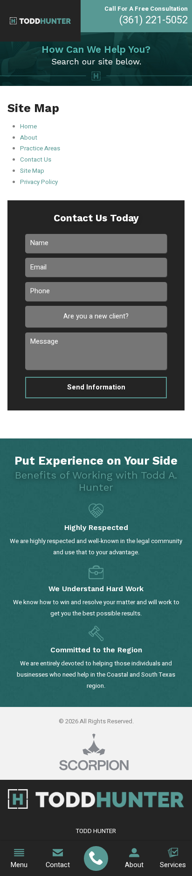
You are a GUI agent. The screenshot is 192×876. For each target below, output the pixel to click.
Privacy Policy (39, 182)
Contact (58, 865)
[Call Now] (96, 858)
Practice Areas (40, 148)
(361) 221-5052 (153, 20)
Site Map (32, 171)
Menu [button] (19, 865)
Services (173, 865)
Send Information (96, 387)
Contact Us (35, 159)
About (134, 865)
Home (28, 126)
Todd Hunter (96, 831)
